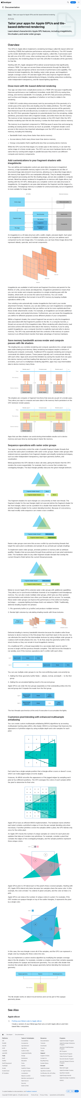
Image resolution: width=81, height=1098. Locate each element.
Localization (24, 1073)
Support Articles (44, 1055)
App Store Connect (45, 1070)
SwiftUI (4, 1060)
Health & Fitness (25, 1068)
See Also (13, 1010)
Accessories (24, 1043)
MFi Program (63, 1051)
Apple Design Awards (65, 1075)
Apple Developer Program (67, 1040)
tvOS (3, 1048)
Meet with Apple (64, 1068)
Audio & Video (25, 1050)
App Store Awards (64, 1073)
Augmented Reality (26, 1053)
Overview (13, 44)
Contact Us (43, 1058)
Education (24, 1060)
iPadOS (4, 1043)
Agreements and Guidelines (57, 1095)
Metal (9, 14)
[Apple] (3, 1034)
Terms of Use (34, 1095)
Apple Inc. (15, 1095)
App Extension (25, 1045)
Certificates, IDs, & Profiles (47, 1073)
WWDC (62, 1080)
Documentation (12, 7)
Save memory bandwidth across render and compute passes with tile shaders (36, 342)
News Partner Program (66, 1054)
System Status (44, 1063)
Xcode (4, 1068)
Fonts (22, 1063)
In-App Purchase (26, 1070)
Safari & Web (25, 1085)
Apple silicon (14, 1016)
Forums (42, 1048)
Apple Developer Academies (67, 1078)
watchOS (4, 1053)
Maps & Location (25, 1075)
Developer (10, 1034)
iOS (3, 1040)
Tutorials (42, 1043)
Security (23, 1083)
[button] (68, 2)
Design (23, 1055)
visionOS (4, 1050)
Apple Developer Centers (66, 1070)
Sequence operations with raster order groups (32, 445)
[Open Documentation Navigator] (3, 7)
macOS (4, 1045)
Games (23, 1065)
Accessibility (24, 1040)
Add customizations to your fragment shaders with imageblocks (34, 162)
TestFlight (5, 1065)
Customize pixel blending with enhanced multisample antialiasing (36, 718)
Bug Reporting (44, 1060)
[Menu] (78, 2)
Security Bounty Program (66, 1059)
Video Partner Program (66, 1056)
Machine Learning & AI (27, 1078)
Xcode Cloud (5, 1070)
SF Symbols (5, 1073)
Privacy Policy (44, 1095)
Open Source (25, 1080)
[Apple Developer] (6, 2)
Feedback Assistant (45, 1075)
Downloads (43, 1045)
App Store (24, 1048)
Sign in (73, 2)
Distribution (24, 1058)
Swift (3, 1058)
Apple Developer (45, 1068)
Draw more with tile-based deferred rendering (32, 86)
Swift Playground (6, 1063)
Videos (42, 1050)
